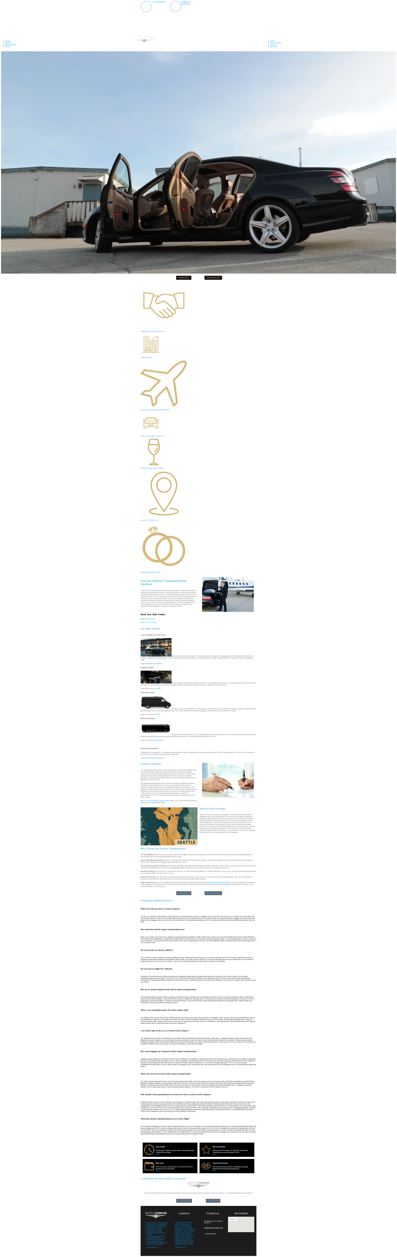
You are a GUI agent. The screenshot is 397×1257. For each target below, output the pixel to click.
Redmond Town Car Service (184, 1236)
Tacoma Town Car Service (184, 1222)
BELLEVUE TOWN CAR (150, 520)
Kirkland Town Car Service (183, 1232)
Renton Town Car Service (183, 1227)
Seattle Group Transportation (156, 1226)
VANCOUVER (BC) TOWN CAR (152, 436)
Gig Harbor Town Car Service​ (184, 1244)
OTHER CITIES (146, 358)
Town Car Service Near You (156, 1236)
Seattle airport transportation (218, 883)
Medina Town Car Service (183, 1239)
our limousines (159, 758)
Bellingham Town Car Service (184, 1231)
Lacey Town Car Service (183, 1237)
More (158, 1154)
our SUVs (157, 688)
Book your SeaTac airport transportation (155, 801)
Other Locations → (181, 1247)
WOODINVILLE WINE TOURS (152, 468)
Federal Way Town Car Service (185, 1229)
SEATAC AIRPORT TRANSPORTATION (155, 410)
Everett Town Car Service (183, 1226)
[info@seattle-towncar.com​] (201, 1227)
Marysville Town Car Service (184, 1241)
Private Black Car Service (155, 1238)
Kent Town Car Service (182, 1224)
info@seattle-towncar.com (186, 3)
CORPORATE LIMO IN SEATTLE (153, 331)
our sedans (158, 664)
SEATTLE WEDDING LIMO (151, 572)
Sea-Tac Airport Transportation (157, 1223)
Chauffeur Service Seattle (155, 1239)
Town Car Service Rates (155, 1229)
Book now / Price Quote (149, 622)
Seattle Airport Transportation (157, 1224)
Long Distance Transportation (157, 1243)
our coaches (158, 740)
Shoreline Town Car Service (184, 1242)
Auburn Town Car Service (183, 1234)
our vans (157, 714)
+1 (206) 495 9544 (158, 2)
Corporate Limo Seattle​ (154, 1244)
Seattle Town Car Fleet (154, 1228)
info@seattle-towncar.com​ (213, 1228)
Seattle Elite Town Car (154, 1231)
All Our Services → (153, 1247)
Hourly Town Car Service (155, 1241)
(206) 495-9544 (150, 619)
